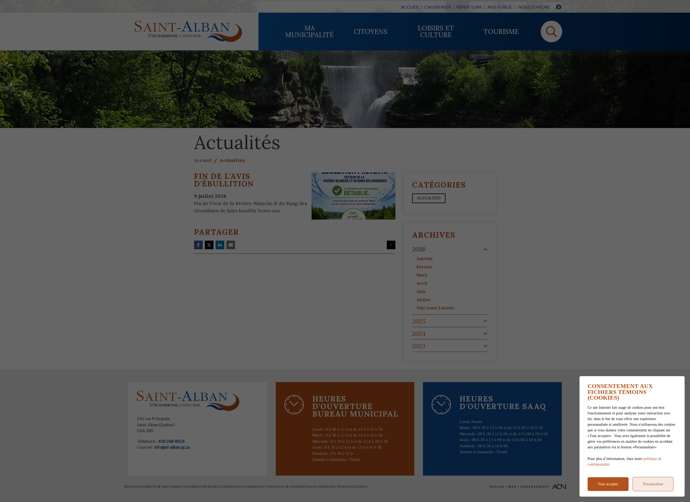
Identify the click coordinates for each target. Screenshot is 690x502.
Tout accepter (608, 484)
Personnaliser (653, 484)
